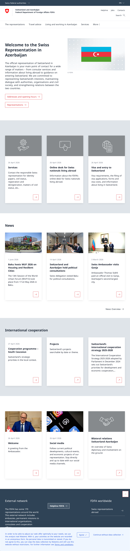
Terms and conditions (64, 544)
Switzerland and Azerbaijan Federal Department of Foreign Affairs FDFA (35, 11)
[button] (15, 24)
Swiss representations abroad (102, 511)
